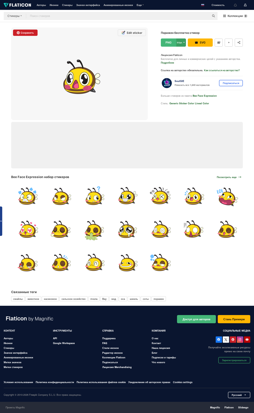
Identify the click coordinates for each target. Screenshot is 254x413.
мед (113, 299)
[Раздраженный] (61, 196)
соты (146, 299)
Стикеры (67, 5)
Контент (9, 330)
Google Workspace (64, 343)
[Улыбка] (94, 263)
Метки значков (12, 362)
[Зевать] (160, 263)
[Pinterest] (233, 339)
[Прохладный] (127, 196)
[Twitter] (226, 339)
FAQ (104, 343)
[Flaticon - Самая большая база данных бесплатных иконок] (17, 5)
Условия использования (18, 382)
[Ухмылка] (127, 263)
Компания (158, 330)
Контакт (156, 343)
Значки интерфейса (88, 5)
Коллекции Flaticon (113, 357)
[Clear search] (205, 16)
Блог (154, 352)
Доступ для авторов (196, 319)
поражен (159, 299)
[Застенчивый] (227, 230)
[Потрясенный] (194, 230)
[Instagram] (240, 339)
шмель (134, 299)
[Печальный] (127, 230)
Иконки (54, 5)
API (55, 338)
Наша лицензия (161, 348)
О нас (155, 338)
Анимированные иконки (118, 5)
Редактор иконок (112, 352)
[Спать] (61, 263)
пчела (93, 299)
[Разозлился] (61, 230)
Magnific (215, 407)
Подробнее (167, 62)
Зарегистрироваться (234, 360)
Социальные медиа (236, 330)
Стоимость (218, 5)
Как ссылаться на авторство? (222, 70)
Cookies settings (182, 382)
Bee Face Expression (205, 95)
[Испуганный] (160, 230)
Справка (108, 330)
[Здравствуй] (194, 196)
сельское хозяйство (74, 299)
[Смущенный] (94, 196)
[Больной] (27, 263)
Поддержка (108, 338)
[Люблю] (27, 230)
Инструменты (62, 330)
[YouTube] (247, 339)
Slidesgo (243, 407)
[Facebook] (219, 339)
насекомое (50, 299)
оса (123, 299)
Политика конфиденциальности (55, 382)
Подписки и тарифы (164, 357)
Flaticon (229, 407)
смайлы (18, 299)
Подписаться (110, 362)
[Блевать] (94, 230)
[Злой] (27, 196)
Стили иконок (110, 348)
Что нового (158, 362)
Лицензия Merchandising (117, 367)
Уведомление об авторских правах (149, 382)
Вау (104, 299)
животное (33, 299)
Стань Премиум (234, 319)
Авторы (41, 5)
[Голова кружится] (160, 196)
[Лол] (227, 196)
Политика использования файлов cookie (101, 382)
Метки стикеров (13, 367)
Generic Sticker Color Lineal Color (189, 103)
